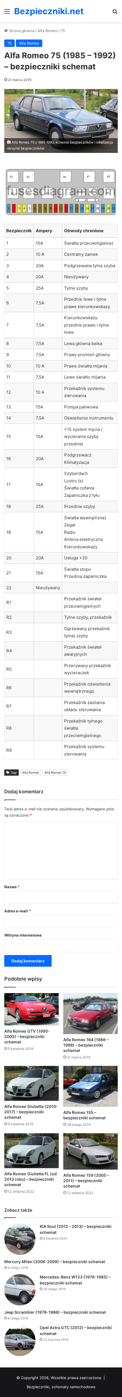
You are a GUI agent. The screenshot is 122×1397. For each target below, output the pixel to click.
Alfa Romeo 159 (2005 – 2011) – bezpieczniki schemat (86, 1180)
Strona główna (21, 30)
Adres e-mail (17, 911)
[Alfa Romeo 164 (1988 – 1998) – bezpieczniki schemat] (90, 1013)
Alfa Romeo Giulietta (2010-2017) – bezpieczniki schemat (31, 1112)
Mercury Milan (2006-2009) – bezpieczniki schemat (54, 1261)
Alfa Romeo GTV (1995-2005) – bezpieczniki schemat (27, 1036)
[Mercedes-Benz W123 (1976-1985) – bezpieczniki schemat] (19, 1289)
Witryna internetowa (23, 935)
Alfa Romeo (47, 30)
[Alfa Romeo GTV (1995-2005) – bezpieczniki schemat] (31, 1009)
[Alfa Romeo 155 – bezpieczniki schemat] (90, 1086)
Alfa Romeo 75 (55, 773)
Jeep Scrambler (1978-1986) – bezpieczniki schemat (55, 1312)
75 (63, 30)
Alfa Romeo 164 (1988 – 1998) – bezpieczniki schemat (85, 1045)
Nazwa (12, 887)
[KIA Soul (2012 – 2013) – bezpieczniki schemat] (19, 1239)
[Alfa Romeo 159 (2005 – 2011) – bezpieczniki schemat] (90, 1151)
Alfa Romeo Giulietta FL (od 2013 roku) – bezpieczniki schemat (30, 1179)
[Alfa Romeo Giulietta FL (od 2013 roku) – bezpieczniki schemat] (31, 1150)
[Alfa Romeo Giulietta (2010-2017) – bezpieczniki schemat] (31, 1083)
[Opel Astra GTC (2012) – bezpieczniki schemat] (19, 1340)
